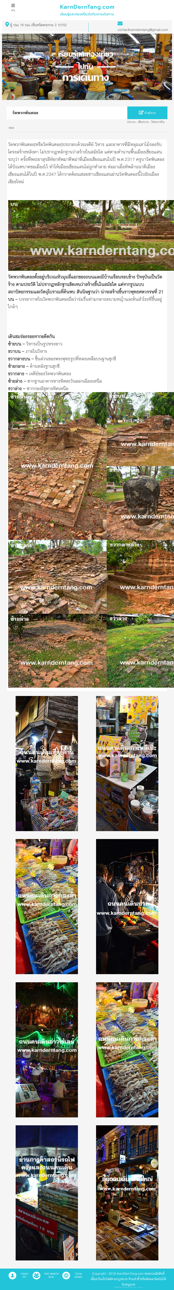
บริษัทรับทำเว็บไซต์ (121, 1287)
